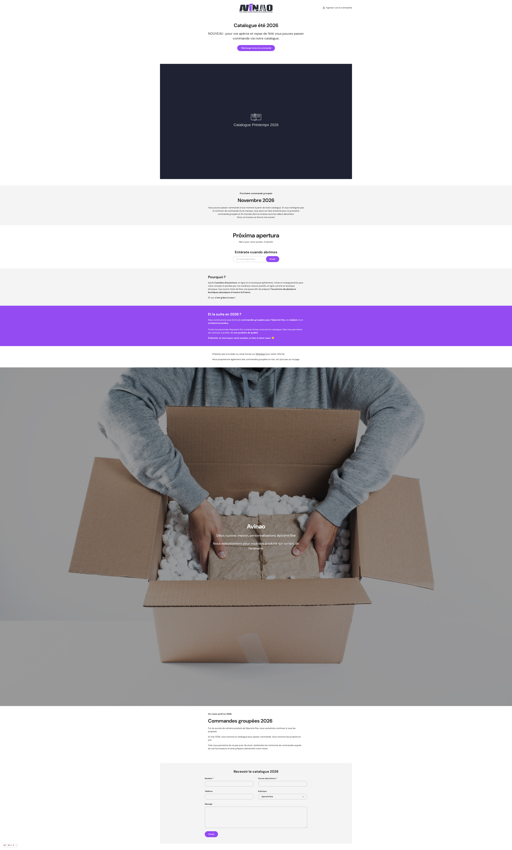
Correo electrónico (267, 778)
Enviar (272, 259)
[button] (10, 845)
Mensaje (208, 804)
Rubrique (262, 791)
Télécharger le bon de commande (256, 48)
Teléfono (209, 791)
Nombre (208, 778)
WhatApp (260, 354)
